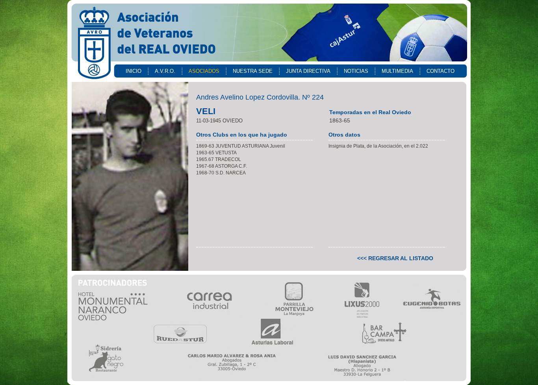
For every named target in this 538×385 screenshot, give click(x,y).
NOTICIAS (356, 71)
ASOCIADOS (204, 71)
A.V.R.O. (165, 71)
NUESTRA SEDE (253, 71)
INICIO (133, 71)
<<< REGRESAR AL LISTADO (395, 258)
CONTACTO (441, 71)
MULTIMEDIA (397, 71)
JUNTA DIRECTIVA (308, 71)
